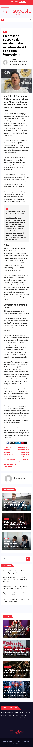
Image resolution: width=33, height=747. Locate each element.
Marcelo (14, 59)
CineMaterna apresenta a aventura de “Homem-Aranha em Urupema (16, 673)
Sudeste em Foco (20, 507)
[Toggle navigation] (17, 20)
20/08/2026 (9, 634)
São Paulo (7, 626)
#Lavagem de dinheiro (17, 64)
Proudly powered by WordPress (11, 741)
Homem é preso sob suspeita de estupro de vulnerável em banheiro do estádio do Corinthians (23, 455)
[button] (30, 20)
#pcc (27, 64)
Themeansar (16, 743)
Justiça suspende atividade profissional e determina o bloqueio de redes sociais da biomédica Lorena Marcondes (10, 457)
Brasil (5, 31)
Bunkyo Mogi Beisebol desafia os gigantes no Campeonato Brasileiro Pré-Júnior (15, 579)
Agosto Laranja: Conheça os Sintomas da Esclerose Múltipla (15, 692)
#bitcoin (24, 61)
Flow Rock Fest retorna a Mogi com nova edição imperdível (16, 631)
